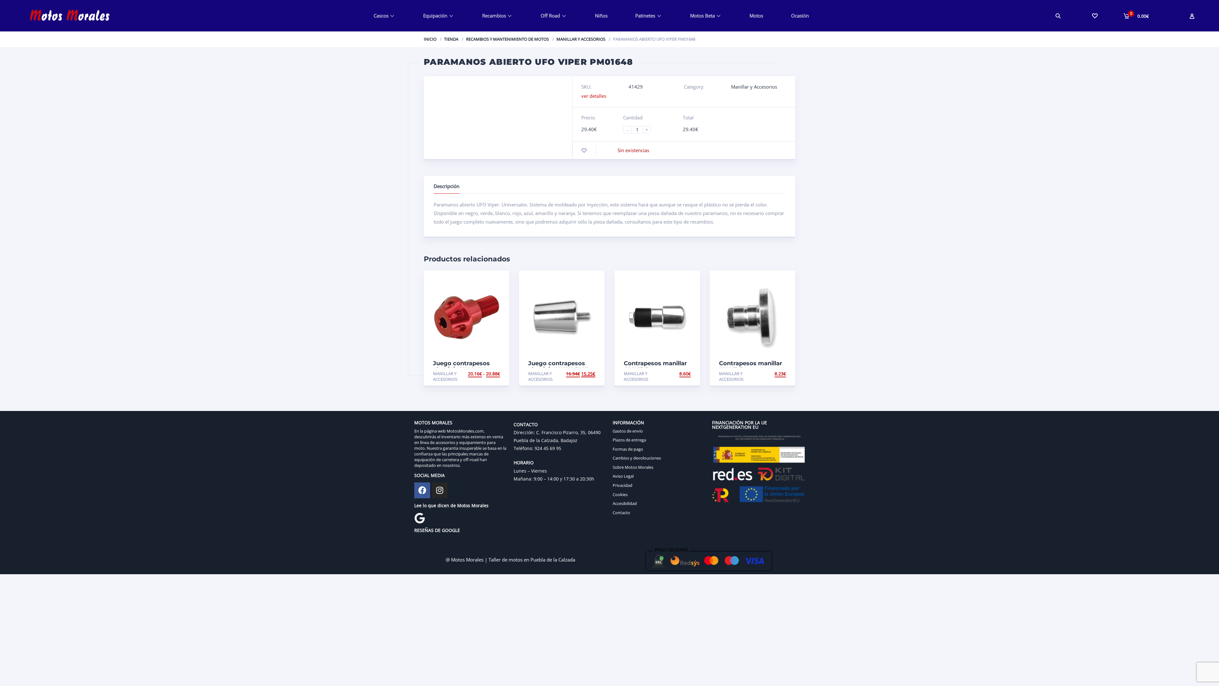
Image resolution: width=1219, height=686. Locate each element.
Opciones (489, 374)
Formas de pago (628, 449)
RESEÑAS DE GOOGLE (437, 530)
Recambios (494, 15)
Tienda (451, 39)
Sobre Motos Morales (633, 467)
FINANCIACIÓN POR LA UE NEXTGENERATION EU (739, 425)
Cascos (381, 15)
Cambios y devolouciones (637, 458)
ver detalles (593, 96)
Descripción (446, 186)
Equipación (435, 15)
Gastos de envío (628, 431)
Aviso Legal (623, 476)
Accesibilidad (625, 503)
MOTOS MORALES (433, 423)
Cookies (620, 494)
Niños (601, 15)
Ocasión (800, 15)
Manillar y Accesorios (580, 39)
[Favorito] (584, 150)
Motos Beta (702, 15)
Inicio (430, 39)
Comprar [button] (584, 374)
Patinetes (645, 15)
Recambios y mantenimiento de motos (507, 39)
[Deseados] (1094, 15)
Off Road (550, 15)
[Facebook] (422, 490)
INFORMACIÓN (628, 423)
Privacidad (622, 485)
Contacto (621, 512)
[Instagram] (440, 490)
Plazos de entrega (629, 440)
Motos (756, 15)
